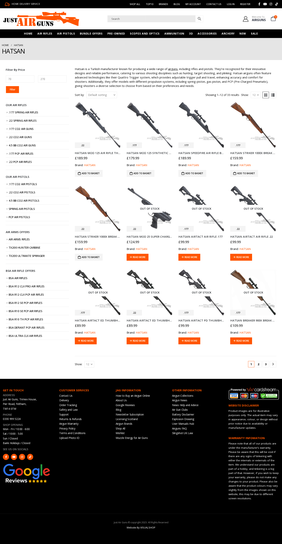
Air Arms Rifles (19, 239)
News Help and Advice (185, 405)
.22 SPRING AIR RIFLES (23, 120)
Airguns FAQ (179, 428)
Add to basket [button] (91, 173)
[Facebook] (259, 4)
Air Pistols (66, 33)
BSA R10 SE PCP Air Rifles (25, 311)
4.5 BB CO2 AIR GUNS (22, 145)
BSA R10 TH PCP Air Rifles (26, 319)
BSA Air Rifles (18, 278)
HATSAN (89, 165)
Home (28, 33)
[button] (265, 95)
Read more (139, 257)
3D (191, 33)
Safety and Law (68, 409)
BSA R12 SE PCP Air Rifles (25, 303)
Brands (163, 4)
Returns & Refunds (70, 419)
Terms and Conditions (72, 433)
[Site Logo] (41, 19)
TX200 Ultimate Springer (27, 256)
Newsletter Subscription (130, 414)
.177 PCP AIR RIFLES (21, 153)
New (242, 33)
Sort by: (79, 95)
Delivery (64, 400)
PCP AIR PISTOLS (19, 217)
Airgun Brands (124, 423)
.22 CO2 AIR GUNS (20, 137)
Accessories (207, 33)
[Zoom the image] (27, 465)
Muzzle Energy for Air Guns (132, 438)
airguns (173, 69)
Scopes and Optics (145, 33)
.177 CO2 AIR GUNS (21, 129)
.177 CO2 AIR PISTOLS (23, 184)
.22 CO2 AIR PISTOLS (22, 192)
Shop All (135, 4)
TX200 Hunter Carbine (24, 247)
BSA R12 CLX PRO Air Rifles (27, 286)
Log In (231, 4)
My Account (193, 4)
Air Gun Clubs (180, 409)
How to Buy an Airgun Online (133, 395)
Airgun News (179, 400)
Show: (245, 95)
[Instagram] (271, 4)
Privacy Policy (67, 428)
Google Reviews (125, 405)
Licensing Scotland (127, 419)
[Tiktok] (276, 4)
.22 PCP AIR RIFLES (20, 162)
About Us (121, 400)
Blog (177, 4)
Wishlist (120, 433)
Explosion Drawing (183, 419)
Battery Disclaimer (183, 414)
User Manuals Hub (183, 423)
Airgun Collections (182, 395)
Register (245, 4)
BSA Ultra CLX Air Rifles (25, 336)
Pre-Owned (116, 33)
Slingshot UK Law (182, 433)
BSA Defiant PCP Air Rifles (27, 327)
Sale (254, 33)
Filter (12, 89)
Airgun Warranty (68, 423)
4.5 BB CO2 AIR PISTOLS (24, 200)
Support (64, 414)
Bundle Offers (91, 33)
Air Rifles (44, 33)
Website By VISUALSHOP (141, 527)
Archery (228, 33)
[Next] (273, 364)
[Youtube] (265, 4)
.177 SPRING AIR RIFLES (23, 112)
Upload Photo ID (69, 438)
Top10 (149, 4)
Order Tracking (68, 405)
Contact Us (213, 4)
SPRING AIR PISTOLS (22, 209)
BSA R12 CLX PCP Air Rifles (26, 294)
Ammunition (174, 33)
